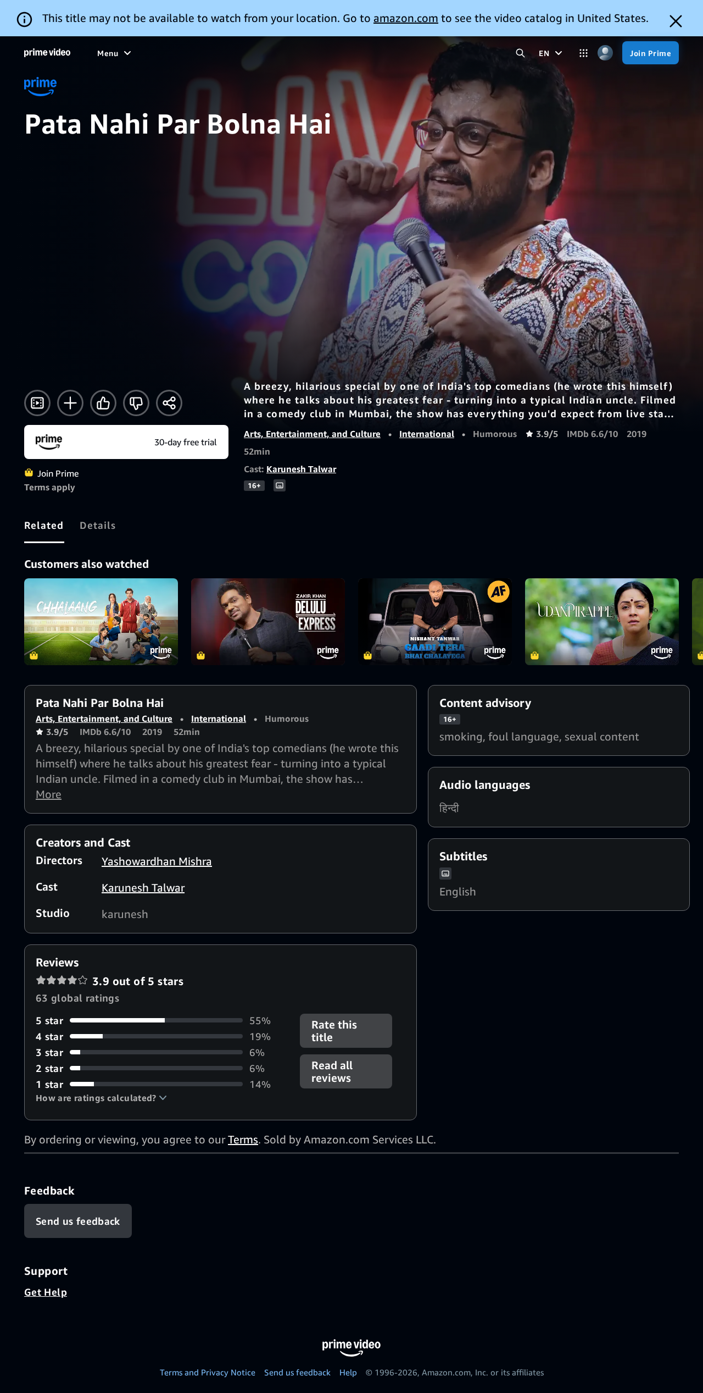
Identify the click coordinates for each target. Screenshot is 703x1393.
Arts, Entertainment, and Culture (312, 433)
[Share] (169, 403)
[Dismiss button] (676, 21)
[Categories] (583, 53)
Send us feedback (297, 1372)
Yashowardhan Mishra (157, 861)
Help (348, 1372)
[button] (101, 1097)
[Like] (103, 403)
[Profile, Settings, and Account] (605, 53)
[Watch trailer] (37, 403)
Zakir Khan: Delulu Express (268, 621)
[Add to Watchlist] (70, 403)
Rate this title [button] (334, 1030)
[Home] (47, 52)
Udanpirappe (602, 621)
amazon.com (405, 18)
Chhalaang (101, 621)
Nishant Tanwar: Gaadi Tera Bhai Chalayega (435, 621)
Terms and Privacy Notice (207, 1372)
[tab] (44, 525)
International (426, 433)
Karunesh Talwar (301, 468)
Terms (243, 1139)
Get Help (45, 1292)
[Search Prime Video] (520, 53)
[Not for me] (136, 403)
